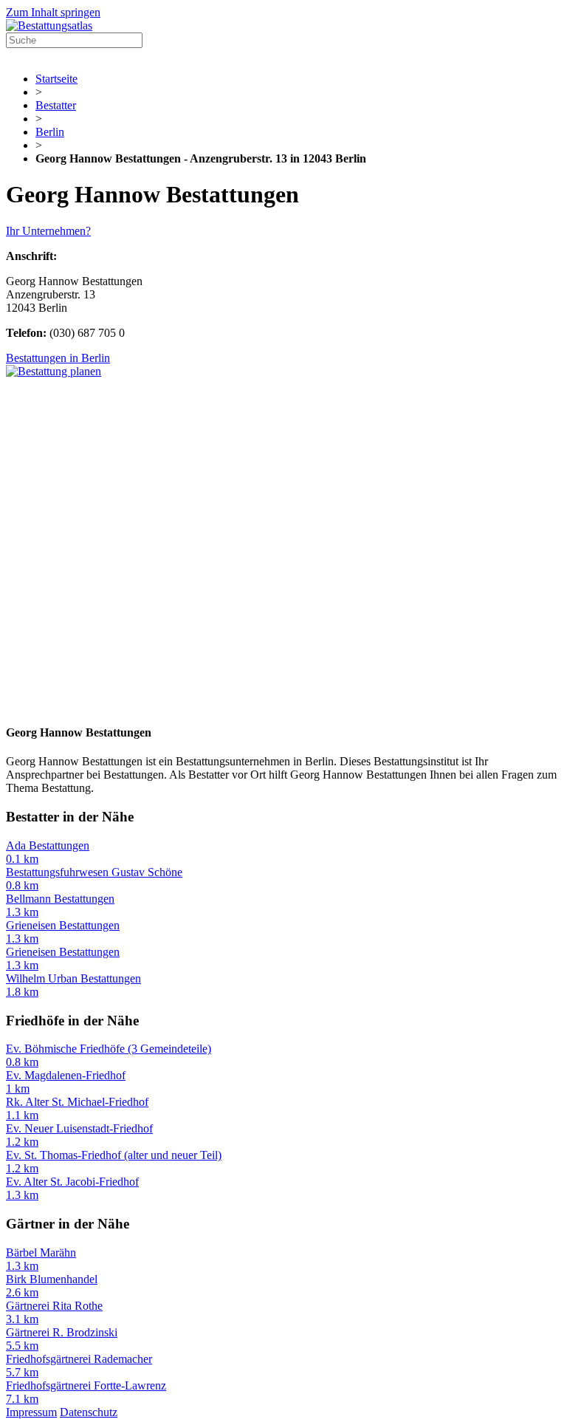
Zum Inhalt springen (53, 12)
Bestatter (55, 105)
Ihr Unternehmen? (48, 231)
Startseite (56, 78)
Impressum (31, 1412)
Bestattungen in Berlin (58, 358)
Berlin (49, 132)
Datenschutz (88, 1412)
